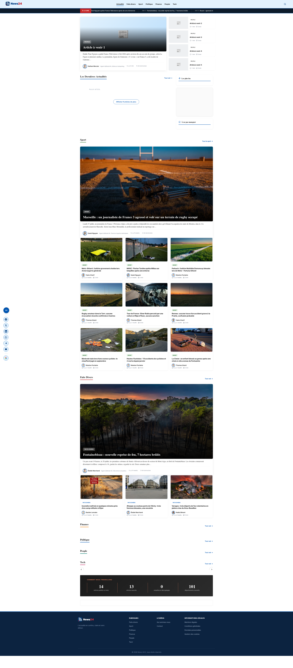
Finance (159, 4)
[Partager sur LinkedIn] (5, 331)
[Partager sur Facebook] (5, 319)
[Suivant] (211, 569)
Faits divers (131, 4)
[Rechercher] (285, 4)
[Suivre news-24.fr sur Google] (5, 358)
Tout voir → (168, 78)
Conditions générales (192, 626)
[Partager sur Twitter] (5, 325)
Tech (175, 4)
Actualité (120, 4)
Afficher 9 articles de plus (126, 102)
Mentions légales (190, 622)
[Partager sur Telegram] (5, 343)
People (167, 4)
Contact (160, 626)
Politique (149, 4)
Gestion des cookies (191, 634)
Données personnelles (192, 630)
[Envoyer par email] (5, 349)
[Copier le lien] (6, 310)
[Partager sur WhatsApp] (5, 337)
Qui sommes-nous (163, 622)
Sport (140, 4)
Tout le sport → (207, 141)
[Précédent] (81, 569)
